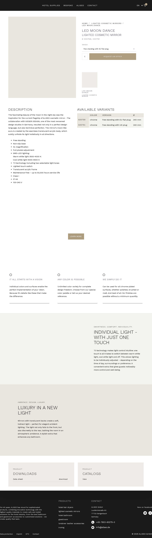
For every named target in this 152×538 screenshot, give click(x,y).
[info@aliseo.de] (106, 528)
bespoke (68, 5)
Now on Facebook (144, 507)
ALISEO (80, 5)
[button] (150, 5)
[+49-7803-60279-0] (106, 523)
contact (92, 5)
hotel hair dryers (66, 507)
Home (85, 23)
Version (85, 45)
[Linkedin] (145, 513)
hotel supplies (51, 5)
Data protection (6, 534)
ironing (61, 527)
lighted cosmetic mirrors (106, 23)
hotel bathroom (65, 515)
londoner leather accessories (71, 523)
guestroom (63, 519)
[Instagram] (150, 513)
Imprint (19, 534)
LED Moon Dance (91, 25)
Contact (36, 534)
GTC (27, 534)
